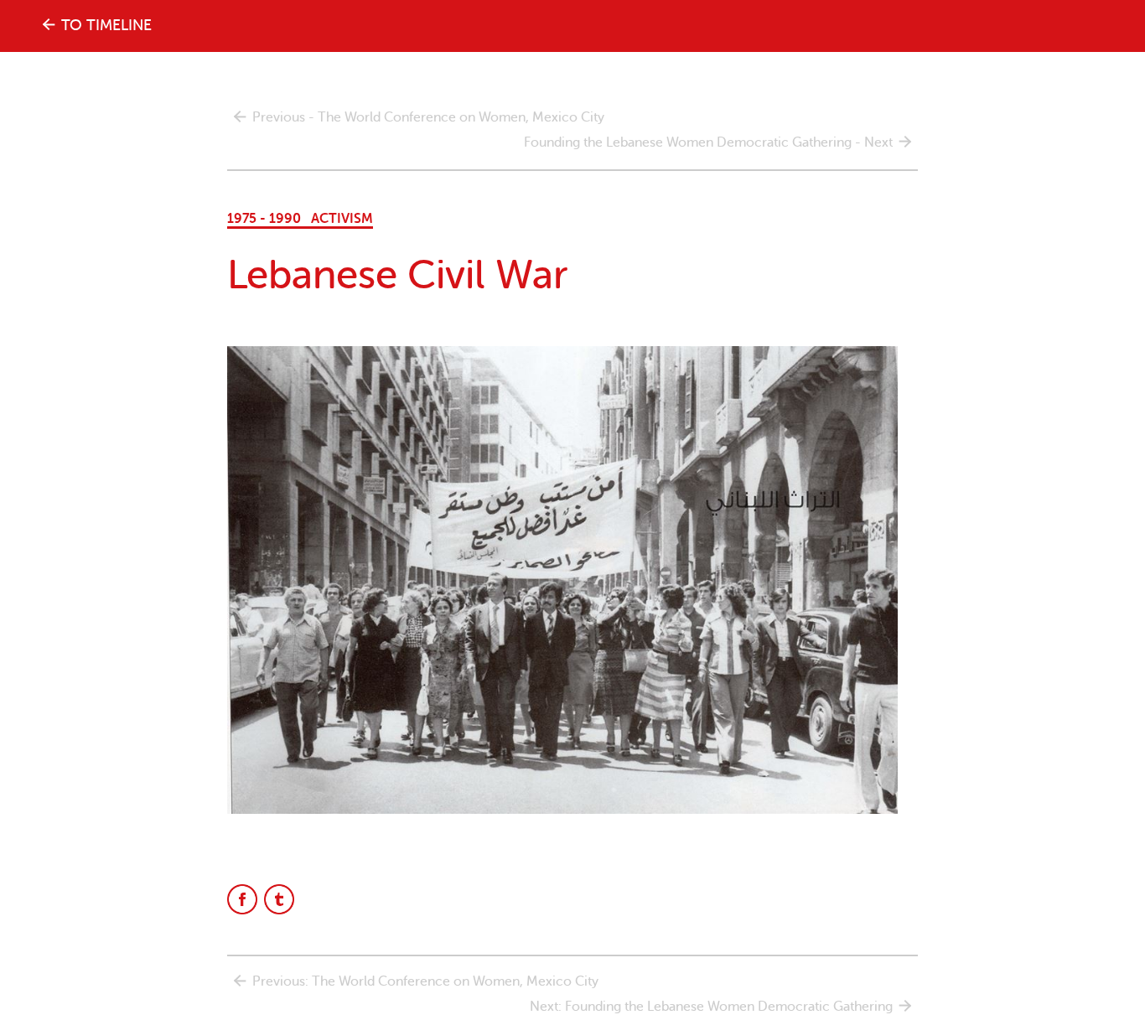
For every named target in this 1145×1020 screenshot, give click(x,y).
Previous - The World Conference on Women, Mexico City (428, 117)
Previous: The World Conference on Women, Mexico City (425, 981)
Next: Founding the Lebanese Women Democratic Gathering (711, 1006)
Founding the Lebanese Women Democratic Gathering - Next (708, 142)
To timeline (106, 25)
